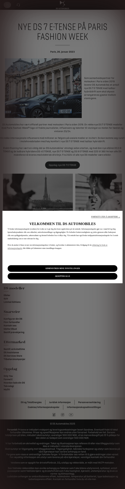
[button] (105, 217)
